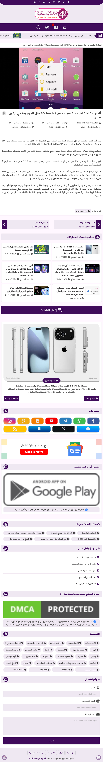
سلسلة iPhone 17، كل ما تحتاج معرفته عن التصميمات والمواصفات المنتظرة (69, 249)
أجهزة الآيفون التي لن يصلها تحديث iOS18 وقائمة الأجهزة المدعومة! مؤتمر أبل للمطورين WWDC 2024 (19, 270)
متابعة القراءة (13, 399)
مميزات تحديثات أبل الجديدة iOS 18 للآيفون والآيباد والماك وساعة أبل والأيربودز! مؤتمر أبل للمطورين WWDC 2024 (69, 270)
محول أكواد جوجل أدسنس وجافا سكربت (24, 533)
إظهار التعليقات (49, 310)
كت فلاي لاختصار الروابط (86, 584)
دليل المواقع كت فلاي (87, 577)
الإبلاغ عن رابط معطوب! (19, 539)
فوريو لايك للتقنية (37, 758)
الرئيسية (70, 752)
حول (61, 752)
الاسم (93, 687)
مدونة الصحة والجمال (87, 570)
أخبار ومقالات (82, 45)
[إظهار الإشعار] (4, 757)
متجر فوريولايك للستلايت (86, 557)
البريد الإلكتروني (88, 701)
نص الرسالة (89, 714)
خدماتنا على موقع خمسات (61, 533)
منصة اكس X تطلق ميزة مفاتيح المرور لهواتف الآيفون (20, 289)
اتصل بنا (51, 752)
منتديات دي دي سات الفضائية (84, 564)
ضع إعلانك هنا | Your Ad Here (53, 539)
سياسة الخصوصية (36, 752)
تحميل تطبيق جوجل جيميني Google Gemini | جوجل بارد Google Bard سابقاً (70, 291)
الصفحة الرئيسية (96, 45)
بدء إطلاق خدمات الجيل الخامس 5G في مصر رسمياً (18, 248)
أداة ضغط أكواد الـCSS (87, 539)
